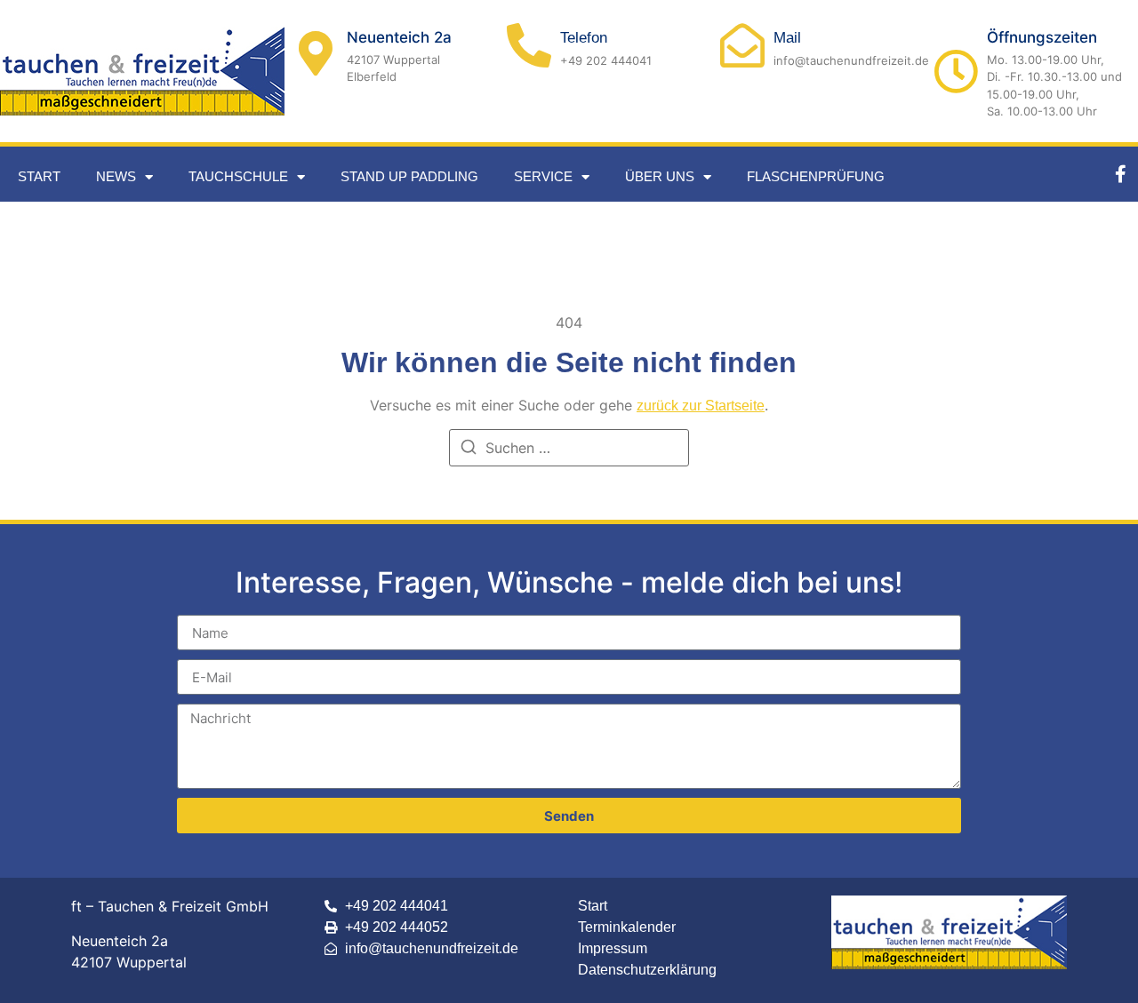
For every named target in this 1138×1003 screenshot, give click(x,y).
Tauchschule (238, 176)
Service (543, 176)
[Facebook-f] (1120, 174)
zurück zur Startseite (701, 405)
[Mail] (742, 45)
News (116, 176)
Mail (787, 37)
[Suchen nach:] (569, 447)
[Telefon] (529, 45)
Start (39, 176)
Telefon (583, 37)
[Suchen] (468, 449)
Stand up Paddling (409, 176)
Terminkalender (627, 927)
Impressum (612, 948)
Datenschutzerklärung (647, 969)
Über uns (659, 176)
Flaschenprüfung (816, 176)
